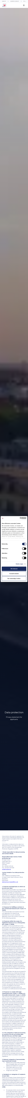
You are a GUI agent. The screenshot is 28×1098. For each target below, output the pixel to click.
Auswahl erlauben (14, 573)
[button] (25, 1)
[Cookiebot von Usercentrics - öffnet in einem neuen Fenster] (20, 518)
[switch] (24, 548)
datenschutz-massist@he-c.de (10, 882)
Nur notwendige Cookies (14, 578)
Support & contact (14, 1)
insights (4, 1)
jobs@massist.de (6, 869)
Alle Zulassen (14, 568)
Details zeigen (19, 564)
